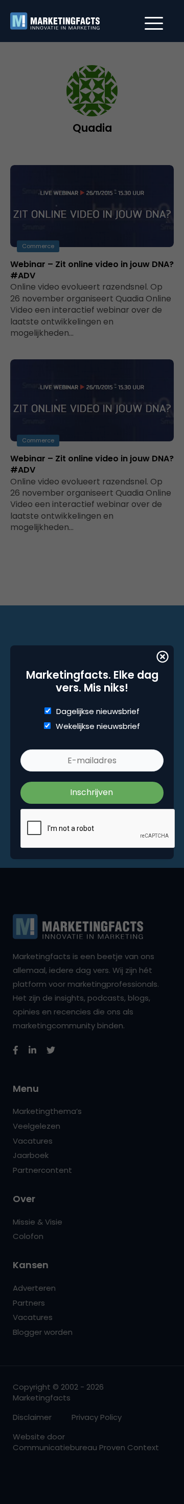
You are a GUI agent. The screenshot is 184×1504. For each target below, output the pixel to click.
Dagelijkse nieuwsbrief (98, 711)
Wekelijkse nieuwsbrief (98, 726)
